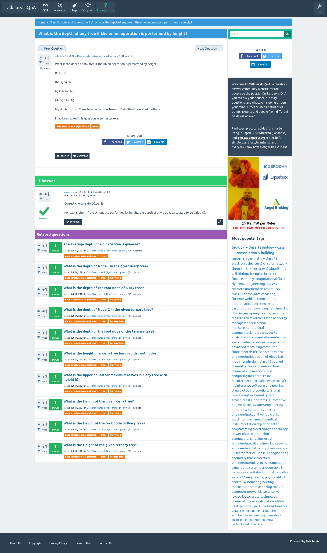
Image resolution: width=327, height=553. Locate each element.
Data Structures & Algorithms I (93, 56)
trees (95, 126)
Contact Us (105, 543)
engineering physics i (263, 284)
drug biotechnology (246, 390)
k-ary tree (115, 277)
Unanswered (59, 10)
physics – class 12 (259, 361)
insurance (271, 274)
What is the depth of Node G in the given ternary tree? (108, 310)
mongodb (279, 463)
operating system (264, 304)
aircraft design (264, 381)
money (248, 279)
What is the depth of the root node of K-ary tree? (104, 288)
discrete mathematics (248, 289)
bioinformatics (242, 381)
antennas (255, 487)
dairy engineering (260, 366)
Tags (74, 10)
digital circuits (242, 318)
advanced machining (247, 347)
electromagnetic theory (270, 429)
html (281, 477)
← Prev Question (52, 48)
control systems (243, 482)
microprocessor (259, 376)
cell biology (241, 274)
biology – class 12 (247, 247)
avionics (259, 405)
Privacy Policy (58, 543)
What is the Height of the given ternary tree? (101, 445)
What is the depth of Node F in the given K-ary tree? (106, 266)
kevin (124, 272)
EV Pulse (281, 147)
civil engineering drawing (268, 443)
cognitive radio (261, 414)
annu (124, 250)
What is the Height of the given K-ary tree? (99, 401)
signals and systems (246, 467)
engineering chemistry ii (264, 515)
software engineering (267, 385)
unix (275, 414)
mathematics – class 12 (253, 453)
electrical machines (246, 419)
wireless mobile (264, 318)
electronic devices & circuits (253, 263)
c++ (285, 506)
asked (58, 56)
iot (252, 356)
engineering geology (268, 313)
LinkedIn (159, 141)
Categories (87, 10)
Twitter (138, 141)
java (263, 491)
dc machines (255, 524)
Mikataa (265, 133)
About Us (15, 543)
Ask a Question (105, 10)
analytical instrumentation (251, 337)
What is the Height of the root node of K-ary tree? (104, 423)
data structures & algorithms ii (265, 269)
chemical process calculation (253, 501)
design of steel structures (265, 506)
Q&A (45, 10)
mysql (248, 313)
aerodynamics (254, 294)
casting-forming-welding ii (251, 308)
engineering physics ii (262, 477)
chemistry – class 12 (262, 258)
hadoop (262, 472)
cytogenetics (275, 342)
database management (247, 510)
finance (237, 279)
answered (69, 192)
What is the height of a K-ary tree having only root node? (110, 353)
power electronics (245, 434)
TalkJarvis (312, 541)
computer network (246, 491)
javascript (239, 496)
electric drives (254, 342)
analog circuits (272, 487)
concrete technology (261, 496)
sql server (273, 491)
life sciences (262, 352)
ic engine (257, 274)
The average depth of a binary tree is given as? (102, 244)
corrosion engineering (246, 519)
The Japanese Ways (251, 138)
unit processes (261, 463)
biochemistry (257, 395)
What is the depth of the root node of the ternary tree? (109, 331)
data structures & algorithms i (73, 126)
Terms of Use (82, 543)
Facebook (116, 141)
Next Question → (209, 48)
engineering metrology (249, 448)
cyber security (266, 332)
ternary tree (117, 321)
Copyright (35, 543)
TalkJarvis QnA (20, 7)
